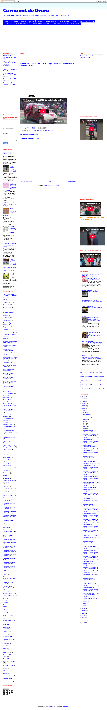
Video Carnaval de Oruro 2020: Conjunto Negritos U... (91, 512)
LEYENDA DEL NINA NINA (12, 275)
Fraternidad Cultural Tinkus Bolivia (8, 526)
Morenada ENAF (7, 615)
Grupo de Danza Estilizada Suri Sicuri (8, 592)
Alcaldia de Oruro (7, 302)
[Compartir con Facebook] (44, 128)
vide (4, 670)
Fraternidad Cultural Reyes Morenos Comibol (9, 521)
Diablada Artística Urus (9, 459)
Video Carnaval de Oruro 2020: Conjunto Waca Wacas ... (91, 579)
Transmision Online (8, 665)
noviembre (86, 414)
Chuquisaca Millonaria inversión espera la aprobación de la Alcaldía (94, 319)
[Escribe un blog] (41, 128)
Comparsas (6, 362)
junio (84, 424)
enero (85, 605)
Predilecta (31, 21)
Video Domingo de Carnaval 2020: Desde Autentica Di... (91, 568)
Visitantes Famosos (8, 678)
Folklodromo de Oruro (88, 356)
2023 (83, 403)
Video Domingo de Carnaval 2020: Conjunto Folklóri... (90, 527)
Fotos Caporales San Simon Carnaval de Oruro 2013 (13, 261)
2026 (83, 396)
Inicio (50, 181)
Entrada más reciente (26, 181)
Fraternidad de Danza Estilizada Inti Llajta (9, 530)
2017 (83, 613)
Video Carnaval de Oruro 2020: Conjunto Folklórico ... (91, 586)
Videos (86, 21)
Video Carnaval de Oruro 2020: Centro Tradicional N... (91, 593)
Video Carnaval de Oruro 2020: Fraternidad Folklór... (91, 457)
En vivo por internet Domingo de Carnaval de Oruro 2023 (9, 75)
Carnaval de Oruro (26, 10)
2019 (83, 608)
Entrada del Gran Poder (88, 331)
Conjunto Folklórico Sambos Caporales (8, 392)
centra (4, 338)
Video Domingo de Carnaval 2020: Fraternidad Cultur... (90, 582)
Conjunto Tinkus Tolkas (9, 426)
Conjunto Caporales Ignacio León (8, 370)
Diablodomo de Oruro (88, 341)
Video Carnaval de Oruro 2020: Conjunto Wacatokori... (91, 505)
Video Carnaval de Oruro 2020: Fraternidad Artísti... (91, 482)
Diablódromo (6, 473)
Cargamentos (6, 327)
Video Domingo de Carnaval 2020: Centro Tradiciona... (90, 534)
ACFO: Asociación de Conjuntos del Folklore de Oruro (10, 296)
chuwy (50, 706)
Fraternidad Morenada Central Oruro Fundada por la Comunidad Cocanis (9, 568)
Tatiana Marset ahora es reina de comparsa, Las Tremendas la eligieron (94, 278)
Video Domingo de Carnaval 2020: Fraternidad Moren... (91, 501)
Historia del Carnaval (8, 595)
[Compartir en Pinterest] (45, 128)
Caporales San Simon (51, 21)
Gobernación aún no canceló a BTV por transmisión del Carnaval (9, 153)
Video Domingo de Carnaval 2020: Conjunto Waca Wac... (91, 516)
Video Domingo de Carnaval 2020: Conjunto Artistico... (90, 556)
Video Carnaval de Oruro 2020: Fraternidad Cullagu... (91, 431)
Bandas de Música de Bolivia (90, 290)
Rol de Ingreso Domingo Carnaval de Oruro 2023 (9, 83)
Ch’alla (5, 354)
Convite (74, 21)
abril (84, 428)
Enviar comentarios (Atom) (52, 185)
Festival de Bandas (8, 488)
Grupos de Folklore (87, 306)
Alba (4, 299)
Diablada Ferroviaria (8, 467)
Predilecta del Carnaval (9, 639)
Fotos (80, 21)
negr (4, 618)
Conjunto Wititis (7, 449)
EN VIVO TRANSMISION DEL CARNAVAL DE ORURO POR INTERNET (9, 269)
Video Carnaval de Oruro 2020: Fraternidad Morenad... (91, 538)
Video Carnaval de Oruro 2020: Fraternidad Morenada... (91, 571)
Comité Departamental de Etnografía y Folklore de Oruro (10, 359)
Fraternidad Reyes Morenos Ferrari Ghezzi (9, 577)
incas (4, 598)
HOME (6, 21)
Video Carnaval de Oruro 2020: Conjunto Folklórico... (91, 438)
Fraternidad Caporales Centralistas (9, 508)
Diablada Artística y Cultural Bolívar (8, 464)
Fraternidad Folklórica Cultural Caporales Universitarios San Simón (9, 541)
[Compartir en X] (42, 128)
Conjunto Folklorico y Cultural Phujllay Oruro (9, 410)
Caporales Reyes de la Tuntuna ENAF (9, 323)
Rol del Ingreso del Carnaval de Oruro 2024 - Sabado (13, 229)
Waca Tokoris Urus (8, 681)
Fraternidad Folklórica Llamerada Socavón (9, 550)
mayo (85, 426)
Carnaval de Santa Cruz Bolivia (90, 300)
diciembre (86, 412)
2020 (83, 410)
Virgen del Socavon (8, 675)
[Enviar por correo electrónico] (39, 128)
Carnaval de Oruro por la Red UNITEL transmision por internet (9, 245)
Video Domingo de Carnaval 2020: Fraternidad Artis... (90, 553)
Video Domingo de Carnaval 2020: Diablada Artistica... (90, 597)
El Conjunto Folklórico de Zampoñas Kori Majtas (9, 481)
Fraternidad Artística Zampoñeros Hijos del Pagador (9, 499)
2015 (83, 617)
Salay (4, 645)
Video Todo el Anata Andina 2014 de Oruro (92, 218)
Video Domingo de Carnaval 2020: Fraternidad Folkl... (90, 494)
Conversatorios (7, 452)
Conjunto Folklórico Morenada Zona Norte (9, 387)
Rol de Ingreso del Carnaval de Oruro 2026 (40, 23)
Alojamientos (6, 304)
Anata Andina (6, 307)
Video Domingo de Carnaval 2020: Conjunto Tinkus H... (90, 442)
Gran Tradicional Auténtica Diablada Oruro (9, 587)
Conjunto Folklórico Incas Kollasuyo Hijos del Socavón (9, 382)
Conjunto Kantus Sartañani (7, 415)
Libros (4, 613)
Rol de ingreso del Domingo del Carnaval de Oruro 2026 (66, 23)
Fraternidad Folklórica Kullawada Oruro (9, 547)
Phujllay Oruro (7, 636)
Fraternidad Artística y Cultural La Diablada (9, 494)
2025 (83, 399)
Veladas (5, 668)
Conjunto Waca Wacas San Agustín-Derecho (9, 446)
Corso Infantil (6, 457)
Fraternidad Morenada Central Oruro (9, 562)
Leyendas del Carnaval (9, 609)
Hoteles (84, 316)
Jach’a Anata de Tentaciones (7, 605)
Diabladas (5, 470)
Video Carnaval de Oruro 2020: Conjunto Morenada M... (91, 464)
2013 (83, 622)
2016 (83, 615)
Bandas (5, 315)
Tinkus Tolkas (6, 659)
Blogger (66, 706)
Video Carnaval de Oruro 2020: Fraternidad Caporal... (91, 542)
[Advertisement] (53, 39)
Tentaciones (23, 21)
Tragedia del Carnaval (64, 21)
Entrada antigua (72, 181)
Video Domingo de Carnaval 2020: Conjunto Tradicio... (90, 434)
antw (4, 310)
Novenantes (6, 624)
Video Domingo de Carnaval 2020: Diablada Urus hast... (91, 590)
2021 (83, 408)
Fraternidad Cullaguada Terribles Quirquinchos (9, 516)
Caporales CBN (7, 320)
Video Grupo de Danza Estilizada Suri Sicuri (89, 445)
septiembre (86, 417)
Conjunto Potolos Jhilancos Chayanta (8, 423)
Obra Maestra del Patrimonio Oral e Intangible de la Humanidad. (7, 629)
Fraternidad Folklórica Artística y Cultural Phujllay (9, 535)
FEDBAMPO (6, 486)
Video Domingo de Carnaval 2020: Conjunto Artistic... (90, 545)
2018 (83, 610)
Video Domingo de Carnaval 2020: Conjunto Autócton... (90, 479)
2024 (83, 401)
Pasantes (5, 634)
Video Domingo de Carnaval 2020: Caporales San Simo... (91, 575)
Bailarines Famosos (8, 312)
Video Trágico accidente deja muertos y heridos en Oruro (10, 204)
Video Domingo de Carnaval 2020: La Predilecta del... (90, 531)
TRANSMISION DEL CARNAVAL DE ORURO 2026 (16, 23)
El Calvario (6, 478)
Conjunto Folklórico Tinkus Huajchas (8, 396)
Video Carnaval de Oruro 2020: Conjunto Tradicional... (91, 560)
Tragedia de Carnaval (9, 661)
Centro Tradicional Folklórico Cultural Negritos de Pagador (8, 351)
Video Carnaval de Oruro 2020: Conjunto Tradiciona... (91, 549)
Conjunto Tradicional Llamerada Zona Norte (9, 436)
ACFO (92, 21)
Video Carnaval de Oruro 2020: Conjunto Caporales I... (91, 564)
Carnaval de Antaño (8, 329)
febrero (85, 603)
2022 (83, 405)
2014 (83, 620)
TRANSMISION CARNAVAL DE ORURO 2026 (9, 57)
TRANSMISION (14, 21)
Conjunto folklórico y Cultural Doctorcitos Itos (9, 404)
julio (84, 421)
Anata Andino (40, 21)
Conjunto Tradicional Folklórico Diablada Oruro (37, 130)
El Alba (5, 475)
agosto (85, 419)
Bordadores (6, 317)
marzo (85, 601)
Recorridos (6, 643)
